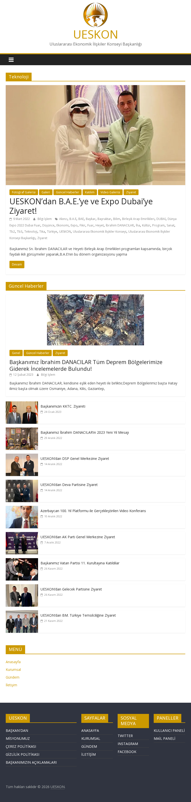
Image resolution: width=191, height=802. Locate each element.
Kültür (146, 225)
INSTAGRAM (128, 743)
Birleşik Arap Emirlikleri (138, 219)
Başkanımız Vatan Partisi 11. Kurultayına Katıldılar (80, 563)
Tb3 (19, 231)
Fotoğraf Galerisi (24, 192)
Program (158, 225)
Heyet (100, 225)
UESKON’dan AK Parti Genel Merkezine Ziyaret (78, 537)
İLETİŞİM (88, 754)
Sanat (170, 225)
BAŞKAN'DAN (17, 730)
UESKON (95, 34)
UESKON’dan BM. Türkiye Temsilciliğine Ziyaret (78, 615)
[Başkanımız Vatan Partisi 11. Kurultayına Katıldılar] (22, 560)
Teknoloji (30, 231)
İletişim (11, 685)
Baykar (91, 219)
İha (138, 225)
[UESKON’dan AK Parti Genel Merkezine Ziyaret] (22, 534)
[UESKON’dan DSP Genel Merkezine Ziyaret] (22, 456)
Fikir (82, 225)
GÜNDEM (89, 746)
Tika (42, 231)
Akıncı (63, 219)
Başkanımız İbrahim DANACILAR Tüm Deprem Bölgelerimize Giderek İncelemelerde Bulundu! (85, 365)
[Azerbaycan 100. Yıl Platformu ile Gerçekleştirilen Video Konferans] (22, 508)
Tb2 (12, 231)
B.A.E (72, 219)
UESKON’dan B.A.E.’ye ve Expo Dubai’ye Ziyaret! (81, 206)
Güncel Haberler (67, 192)
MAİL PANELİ (164, 738)
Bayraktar (104, 219)
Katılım (90, 192)
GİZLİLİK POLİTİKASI (22, 754)
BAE (81, 219)
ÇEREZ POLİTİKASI (21, 746)
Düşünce (48, 225)
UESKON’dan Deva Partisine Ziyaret (69, 484)
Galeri (46, 192)
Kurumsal (13, 669)
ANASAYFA (90, 730)
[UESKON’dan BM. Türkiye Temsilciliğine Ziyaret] (22, 613)
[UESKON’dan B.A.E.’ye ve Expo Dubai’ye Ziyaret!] (95, 88)
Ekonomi (62, 225)
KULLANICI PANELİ (169, 730)
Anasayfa (13, 661)
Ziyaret (131, 192)
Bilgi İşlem (45, 219)
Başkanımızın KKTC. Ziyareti (63, 406)
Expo (74, 225)
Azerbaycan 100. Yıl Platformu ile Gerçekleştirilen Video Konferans (93, 510)
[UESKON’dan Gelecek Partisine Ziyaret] (22, 587)
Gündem (12, 677)
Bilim (116, 219)
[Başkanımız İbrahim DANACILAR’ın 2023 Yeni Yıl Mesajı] (22, 430)
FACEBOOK (127, 751)
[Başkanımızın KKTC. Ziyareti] (22, 404)
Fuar (90, 225)
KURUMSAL (90, 738)
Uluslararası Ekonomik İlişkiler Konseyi (99, 231)
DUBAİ (161, 219)
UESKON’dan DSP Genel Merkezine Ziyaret (75, 458)
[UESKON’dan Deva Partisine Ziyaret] (22, 482)
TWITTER (125, 735)
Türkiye (52, 231)
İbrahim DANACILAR (120, 225)
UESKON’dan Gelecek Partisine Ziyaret (71, 589)
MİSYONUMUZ (18, 738)
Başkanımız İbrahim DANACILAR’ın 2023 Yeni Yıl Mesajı (85, 432)
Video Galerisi (110, 192)
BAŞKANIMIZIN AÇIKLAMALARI (31, 762)
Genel (16, 353)
